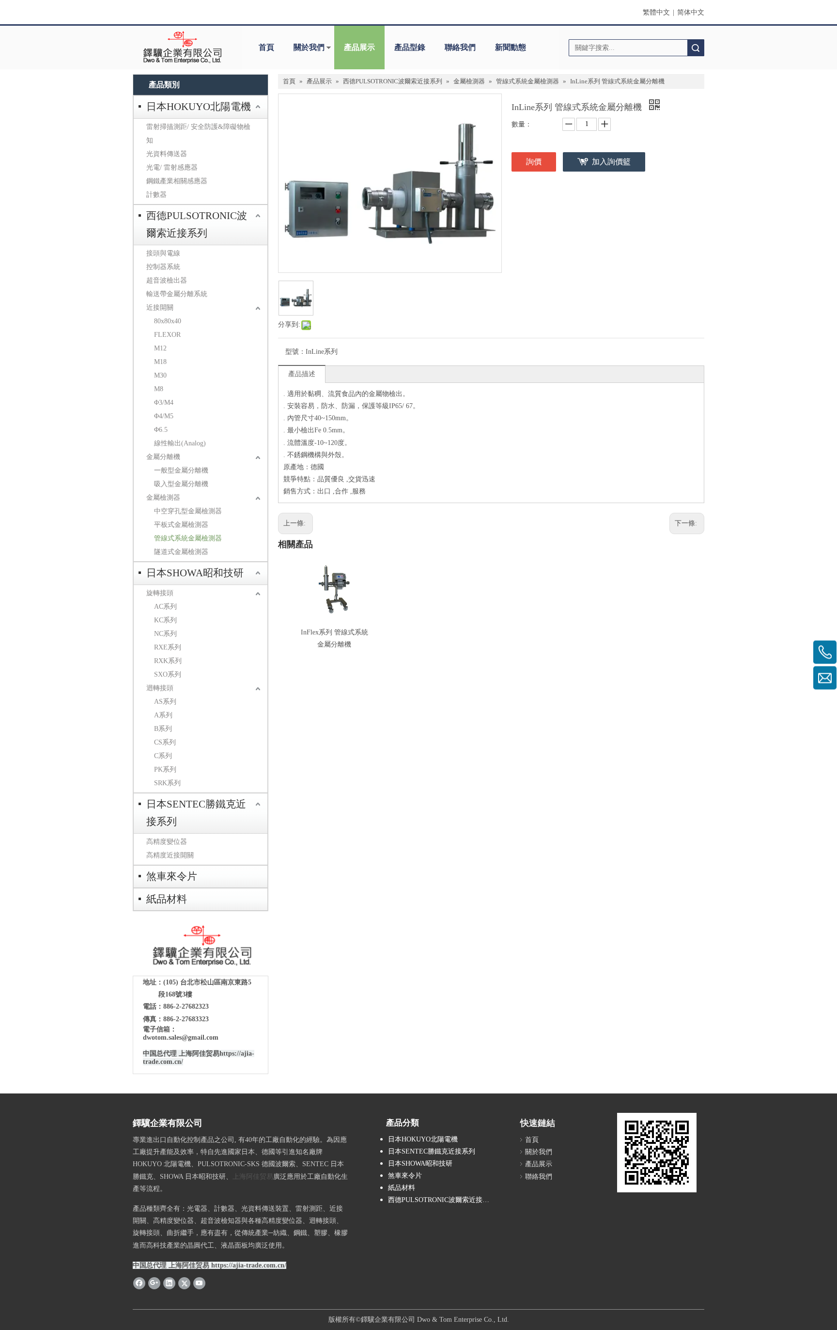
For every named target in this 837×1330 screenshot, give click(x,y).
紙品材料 (166, 899)
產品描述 (301, 374)
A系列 (163, 715)
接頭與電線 (163, 253)
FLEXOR (167, 334)
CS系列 (165, 742)
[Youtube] (199, 1283)
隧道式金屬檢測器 (181, 551)
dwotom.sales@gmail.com (180, 1037)
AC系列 (165, 606)
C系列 (163, 756)
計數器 (156, 194)
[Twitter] (184, 1283)
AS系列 (165, 701)
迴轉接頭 (159, 688)
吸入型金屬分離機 (181, 484)
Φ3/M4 (163, 402)
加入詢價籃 (611, 162)
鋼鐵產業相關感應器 (176, 181)
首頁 (266, 47)
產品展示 (359, 47)
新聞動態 (510, 47)
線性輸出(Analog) (180, 443)
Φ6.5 (161, 429)
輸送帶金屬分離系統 (176, 294)
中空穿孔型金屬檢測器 (188, 511)
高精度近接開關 (170, 855)
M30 (160, 375)
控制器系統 (163, 266)
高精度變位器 (166, 841)
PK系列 (165, 769)
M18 (160, 361)
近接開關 (159, 307)
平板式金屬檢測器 (181, 524)
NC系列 (165, 633)
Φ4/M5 (163, 416)
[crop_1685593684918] (200, 946)
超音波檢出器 (166, 280)
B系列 (163, 728)
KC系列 (165, 620)
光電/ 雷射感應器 (172, 167)
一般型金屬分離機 (181, 470)
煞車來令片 (171, 876)
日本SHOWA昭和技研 (195, 573)
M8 (158, 389)
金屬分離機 (163, 456)
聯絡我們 (460, 47)
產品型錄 (409, 47)
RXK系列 (168, 661)
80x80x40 (167, 321)
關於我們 (309, 47)
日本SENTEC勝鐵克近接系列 (196, 812)
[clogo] (182, 47)
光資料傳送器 (166, 154)
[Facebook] (139, 1283)
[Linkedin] (169, 1283)
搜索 (695, 48)
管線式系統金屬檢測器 (188, 538)
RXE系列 (167, 647)
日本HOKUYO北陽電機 (198, 106)
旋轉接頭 (159, 593)
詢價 (534, 162)
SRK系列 (167, 783)
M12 (160, 348)
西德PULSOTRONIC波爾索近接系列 (196, 224)
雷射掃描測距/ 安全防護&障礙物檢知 (198, 133)
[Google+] (154, 1283)
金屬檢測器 (163, 497)
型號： (295, 351)
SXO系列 (167, 674)
